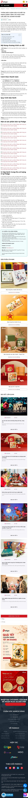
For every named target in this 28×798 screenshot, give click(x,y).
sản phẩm (6, 5)
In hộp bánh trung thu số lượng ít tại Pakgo (11, 42)
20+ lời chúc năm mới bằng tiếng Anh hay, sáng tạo (13, 421)
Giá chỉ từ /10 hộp (14, 292)
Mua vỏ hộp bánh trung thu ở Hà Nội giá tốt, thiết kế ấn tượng (13, 563)
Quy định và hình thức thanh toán (20, 731)
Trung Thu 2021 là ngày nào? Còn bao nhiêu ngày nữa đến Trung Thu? (13, 527)
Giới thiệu (5, 731)
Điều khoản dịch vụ (5, 738)
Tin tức (7, 8)
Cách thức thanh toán (7, 38)
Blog (3, 619)
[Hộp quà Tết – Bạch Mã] (14, 372)
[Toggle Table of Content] (19, 35)
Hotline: (14, 714)
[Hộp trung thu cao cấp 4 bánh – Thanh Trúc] (14, 340)
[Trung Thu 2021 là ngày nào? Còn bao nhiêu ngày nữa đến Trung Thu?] (14, 512)
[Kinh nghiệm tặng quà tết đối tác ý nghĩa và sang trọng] (14, 584)
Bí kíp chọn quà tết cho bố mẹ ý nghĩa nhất (12, 492)
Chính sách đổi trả (5, 733)
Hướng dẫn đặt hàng (14, 721)
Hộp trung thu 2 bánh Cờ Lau (14, 322)
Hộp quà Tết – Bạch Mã (14, 386)
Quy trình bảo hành (6, 39)
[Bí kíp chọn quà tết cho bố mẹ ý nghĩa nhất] (14, 478)
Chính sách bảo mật (5, 735)
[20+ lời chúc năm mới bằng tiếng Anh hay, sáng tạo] (14, 406)
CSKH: (14, 717)
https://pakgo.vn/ (9, 247)
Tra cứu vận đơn (14, 723)
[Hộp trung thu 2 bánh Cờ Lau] (14, 308)
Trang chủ (3, 8)
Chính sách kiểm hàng (20, 738)
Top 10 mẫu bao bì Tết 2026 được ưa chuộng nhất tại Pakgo (14, 457)
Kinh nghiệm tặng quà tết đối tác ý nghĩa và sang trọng (13, 599)
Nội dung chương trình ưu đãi (8, 36)
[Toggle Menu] (26, 2)
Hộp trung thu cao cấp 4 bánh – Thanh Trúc (14, 354)
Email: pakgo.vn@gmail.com (14, 719)
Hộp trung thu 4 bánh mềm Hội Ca (14, 289)
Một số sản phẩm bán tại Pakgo (9, 40)
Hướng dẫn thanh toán (20, 733)
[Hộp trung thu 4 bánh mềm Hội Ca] (14, 275)
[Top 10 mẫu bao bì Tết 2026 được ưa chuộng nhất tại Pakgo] (14, 442)
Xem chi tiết (14, 429)
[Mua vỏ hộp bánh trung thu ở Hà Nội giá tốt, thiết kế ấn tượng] (14, 548)
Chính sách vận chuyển (20, 735)
